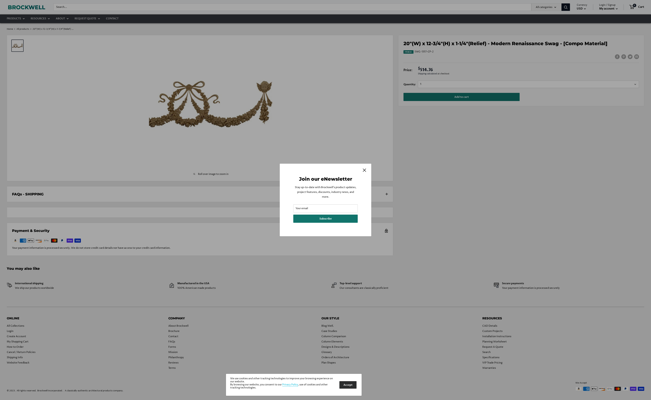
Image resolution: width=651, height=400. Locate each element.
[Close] (364, 170)
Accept (347, 385)
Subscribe (325, 218)
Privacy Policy (290, 384)
